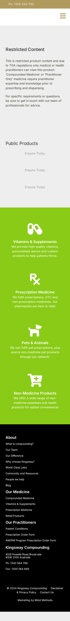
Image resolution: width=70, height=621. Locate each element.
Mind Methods (43, 600)
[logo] (18, 14)
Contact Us (47, 592)
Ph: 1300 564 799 (21, 4)
